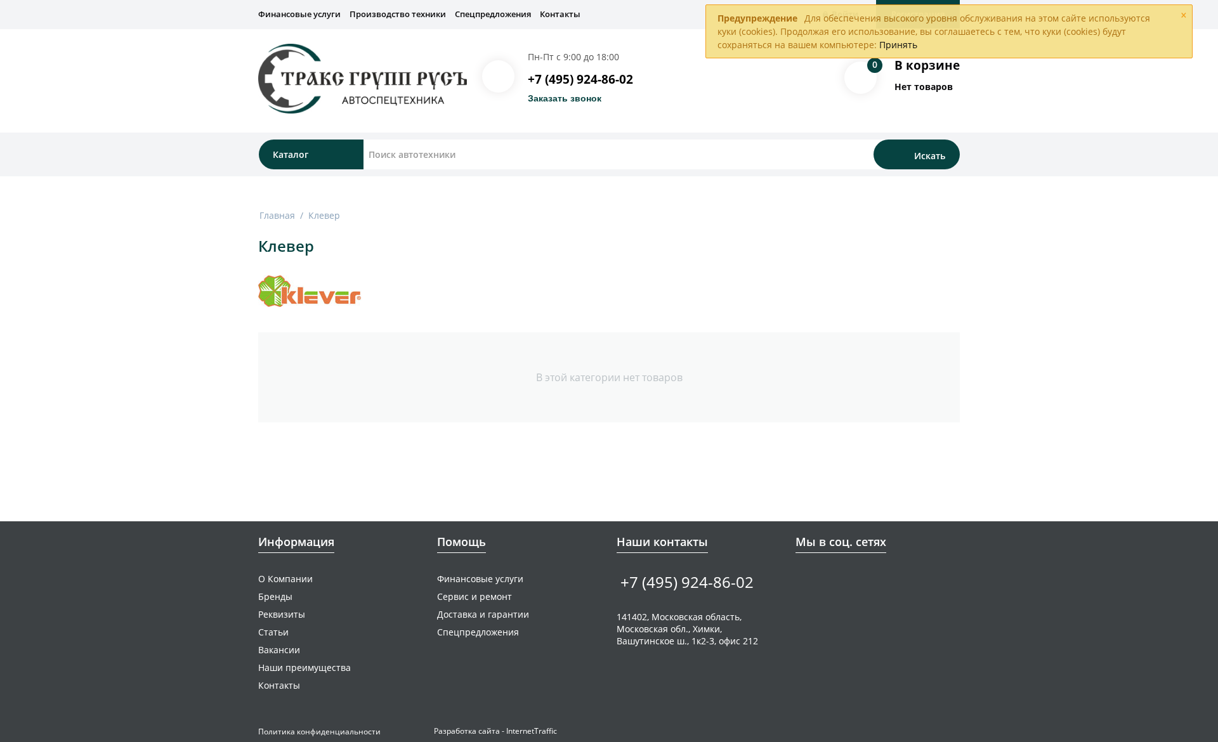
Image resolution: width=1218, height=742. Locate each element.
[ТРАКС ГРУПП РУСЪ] (362, 78)
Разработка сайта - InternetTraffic (495, 731)
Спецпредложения (493, 14)
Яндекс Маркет (881, 578)
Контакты (560, 14)
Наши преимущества (304, 667)
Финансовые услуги (299, 14)
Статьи (273, 632)
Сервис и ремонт (474, 596)
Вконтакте (803, 578)
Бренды (275, 596)
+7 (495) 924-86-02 (580, 79)
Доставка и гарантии (483, 614)
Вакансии (279, 650)
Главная (277, 215)
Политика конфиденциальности (319, 731)
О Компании (285, 579)
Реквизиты (281, 614)
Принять (898, 45)
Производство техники (398, 14)
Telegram (842, 578)
